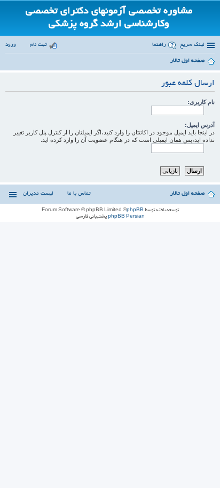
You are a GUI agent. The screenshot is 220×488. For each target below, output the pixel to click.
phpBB (135, 210)
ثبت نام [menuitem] (38, 45)
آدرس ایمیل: (200, 125)
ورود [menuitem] (10, 45)
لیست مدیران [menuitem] (38, 194)
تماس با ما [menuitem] (79, 194)
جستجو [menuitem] (8, 62)
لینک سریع (192, 45)
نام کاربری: (201, 102)
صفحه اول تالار (187, 194)
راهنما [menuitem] (159, 45)
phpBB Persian (126, 216)
